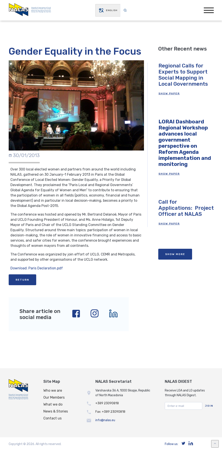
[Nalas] (30, 10)
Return (22, 279)
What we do (52, 404)
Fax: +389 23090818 (110, 412)
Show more (175, 254)
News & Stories (55, 411)
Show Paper (169, 93)
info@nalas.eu (105, 420)
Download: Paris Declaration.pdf (36, 268)
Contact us (52, 418)
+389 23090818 (107, 403)
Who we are (52, 390)
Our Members (54, 397)
